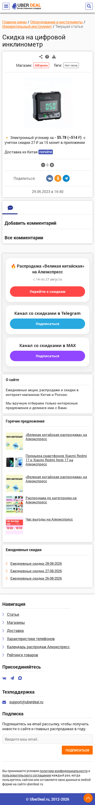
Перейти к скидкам (47, 291)
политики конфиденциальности (64, 771)
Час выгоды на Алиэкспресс (49, 519)
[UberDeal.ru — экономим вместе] (26, 6)
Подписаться (47, 323)
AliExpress (41, 65)
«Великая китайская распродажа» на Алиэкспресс (56, 436)
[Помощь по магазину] (47, 56)
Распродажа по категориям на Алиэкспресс (51, 500)
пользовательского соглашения (26, 775)
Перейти (45, 152)
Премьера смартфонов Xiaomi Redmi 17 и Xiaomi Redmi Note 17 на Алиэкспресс (56, 460)
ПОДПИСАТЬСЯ (77, 750)
